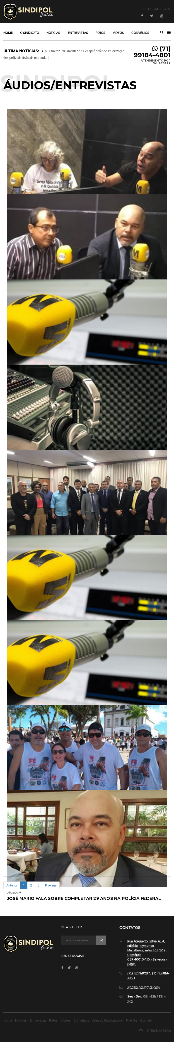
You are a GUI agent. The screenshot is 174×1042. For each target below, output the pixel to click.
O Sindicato (29, 33)
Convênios (140, 33)
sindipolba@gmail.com (143, 987)
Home (8, 33)
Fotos (100, 33)
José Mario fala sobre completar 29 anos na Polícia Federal (84, 898)
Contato (146, 1020)
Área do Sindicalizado (107, 1020)
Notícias (53, 33)
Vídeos (118, 33)
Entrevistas (78, 33)
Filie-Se (131, 1020)
